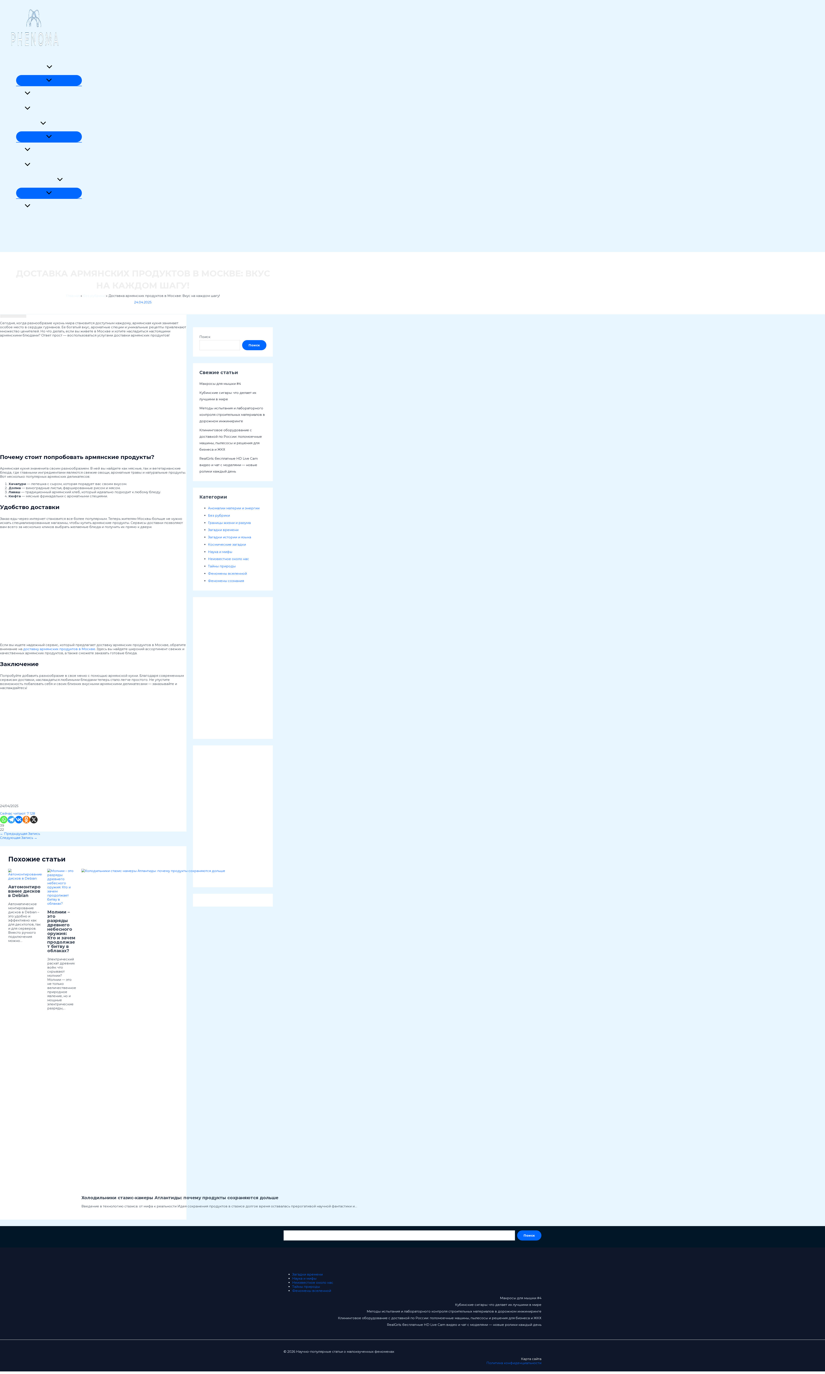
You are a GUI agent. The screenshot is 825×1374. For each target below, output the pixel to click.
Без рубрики (219, 515)
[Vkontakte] (19, 819)
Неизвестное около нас (36, 180)
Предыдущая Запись (20, 834)
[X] (34, 819)
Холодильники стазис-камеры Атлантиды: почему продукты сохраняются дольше (179, 1197)
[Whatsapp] (4, 819)
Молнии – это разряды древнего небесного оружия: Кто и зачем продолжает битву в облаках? (61, 931)
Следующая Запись (18, 838)
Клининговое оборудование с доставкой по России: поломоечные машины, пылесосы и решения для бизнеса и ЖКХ (439, 1318)
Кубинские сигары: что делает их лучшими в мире (498, 1305)
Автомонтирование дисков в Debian (24, 891)
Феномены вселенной (35, 236)
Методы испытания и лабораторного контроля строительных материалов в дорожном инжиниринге (232, 414)
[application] (49, 67)
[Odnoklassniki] (26, 819)
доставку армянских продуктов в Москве (59, 649)
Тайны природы (30, 221)
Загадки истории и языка (51, 206)
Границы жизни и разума (51, 165)
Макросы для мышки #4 (220, 384)
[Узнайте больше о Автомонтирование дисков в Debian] (25, 878)
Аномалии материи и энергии (56, 94)
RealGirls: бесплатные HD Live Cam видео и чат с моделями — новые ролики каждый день (228, 464)
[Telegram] (11, 819)
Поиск (204, 337)
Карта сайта (531, 1359)
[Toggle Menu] (49, 80)
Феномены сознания (48, 109)
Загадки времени (31, 67)
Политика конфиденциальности (513, 1363)
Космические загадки (49, 150)
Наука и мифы (28, 124)
